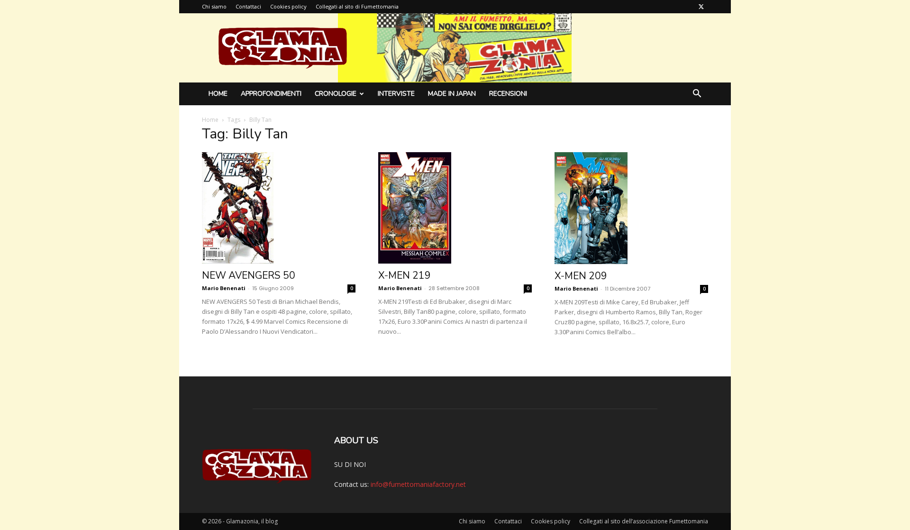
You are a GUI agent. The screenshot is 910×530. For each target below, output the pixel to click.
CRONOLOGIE (335, 93)
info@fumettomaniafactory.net (418, 484)
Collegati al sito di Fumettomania (357, 6)
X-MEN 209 (581, 276)
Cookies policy (288, 6)
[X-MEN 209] (631, 208)
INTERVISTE (396, 93)
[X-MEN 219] (455, 208)
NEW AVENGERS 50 (248, 275)
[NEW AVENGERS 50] (278, 208)
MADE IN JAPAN (452, 93)
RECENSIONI (508, 93)
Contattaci (248, 6)
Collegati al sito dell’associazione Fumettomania (643, 521)
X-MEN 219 (404, 275)
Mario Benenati (224, 288)
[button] (696, 94)
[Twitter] (701, 6)
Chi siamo (214, 6)
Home (218, 93)
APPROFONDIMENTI (271, 93)
